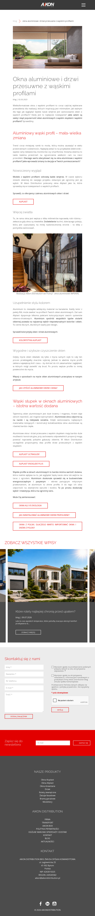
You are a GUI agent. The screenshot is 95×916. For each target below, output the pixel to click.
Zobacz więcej (28, 632)
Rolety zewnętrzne (47, 792)
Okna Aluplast (47, 779)
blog (15, 21)
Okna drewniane (47, 786)
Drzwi (47, 789)
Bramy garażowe (47, 798)
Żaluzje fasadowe (47, 795)
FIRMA (47, 819)
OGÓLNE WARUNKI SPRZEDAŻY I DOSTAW (47, 832)
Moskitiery (47, 802)
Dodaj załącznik (19, 716)
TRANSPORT (47, 822)
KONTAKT (47, 835)
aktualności (47, 841)
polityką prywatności (68, 687)
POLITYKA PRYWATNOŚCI (47, 829)
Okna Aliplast (47, 783)
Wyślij (60, 710)
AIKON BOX (47, 825)
